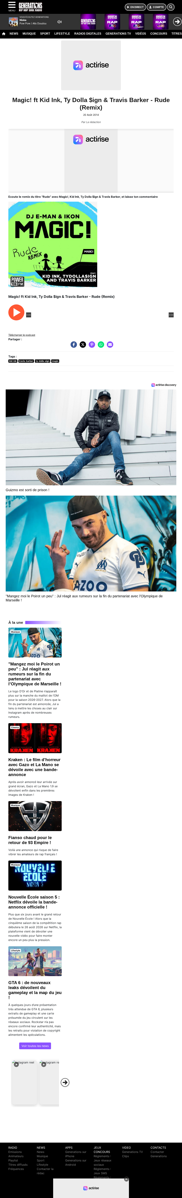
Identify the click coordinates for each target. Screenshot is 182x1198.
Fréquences (16, 1169)
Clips (125, 1156)
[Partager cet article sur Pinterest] (91, 346)
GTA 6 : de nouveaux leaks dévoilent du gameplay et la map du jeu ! (35, 990)
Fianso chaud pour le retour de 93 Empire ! (30, 840)
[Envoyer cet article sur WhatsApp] (100, 346)
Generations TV (118, 33)
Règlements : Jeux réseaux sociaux (102, 1160)
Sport (45, 33)
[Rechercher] (171, 7)
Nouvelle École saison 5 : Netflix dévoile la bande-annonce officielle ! (34, 902)
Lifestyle (62, 33)
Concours (158, 33)
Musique (29, 33)
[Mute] (59, 21)
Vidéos (140, 33)
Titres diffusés (18, 1164)
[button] (24, 1082)
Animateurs (15, 1156)
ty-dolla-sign (42, 361)
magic (55, 361)
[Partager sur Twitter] (82, 346)
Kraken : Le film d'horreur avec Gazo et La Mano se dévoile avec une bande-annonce (34, 767)
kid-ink (13, 361)
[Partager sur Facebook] (73, 346)
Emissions (15, 1152)
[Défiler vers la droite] (65, 1082)
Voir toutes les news (35, 1046)
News (14, 33)
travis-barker (26, 361)
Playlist (13, 1160)
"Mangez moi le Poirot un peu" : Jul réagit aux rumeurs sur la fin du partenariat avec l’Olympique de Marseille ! (34, 674)
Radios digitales (87, 33)
